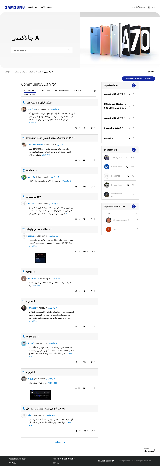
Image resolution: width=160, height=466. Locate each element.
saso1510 (32, 109)
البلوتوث (30, 372)
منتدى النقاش (32, 7)
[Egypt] (14, 7)
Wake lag (31, 336)
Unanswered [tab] (29, 94)
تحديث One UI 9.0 (113, 93)
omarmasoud (33, 278)
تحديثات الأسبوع (112, 127)
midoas (31, 203)
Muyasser (32, 308)
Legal (56, 463)
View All (120, 85)
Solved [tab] (77, 91)
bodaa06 (31, 177)
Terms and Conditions (64, 459)
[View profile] (23, 109)
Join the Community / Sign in (138, 79)
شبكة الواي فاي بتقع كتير (39, 102)
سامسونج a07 (33, 196)
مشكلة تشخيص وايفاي (38, 229)
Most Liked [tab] (45, 91)
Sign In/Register (138, 7)
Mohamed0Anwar (35, 145)
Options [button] (150, 71)
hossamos (32, 236)
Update (30, 170)
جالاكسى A (54, 109)
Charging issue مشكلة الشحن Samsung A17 (49, 138)
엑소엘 (31, 379)
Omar (29, 271)
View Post (33, 122)
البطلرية (30, 301)
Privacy (12, 463)
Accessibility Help (17, 459)
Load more (58, 442)
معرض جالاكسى (46, 7)
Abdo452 (32, 343)
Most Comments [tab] (62, 91)
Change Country (106, 461)
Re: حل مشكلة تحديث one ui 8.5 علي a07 (115, 105)
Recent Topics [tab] (30, 91)
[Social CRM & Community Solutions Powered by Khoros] (149, 450)
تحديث (108, 137)
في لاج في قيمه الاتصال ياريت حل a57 (45, 408)
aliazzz (30, 415)
